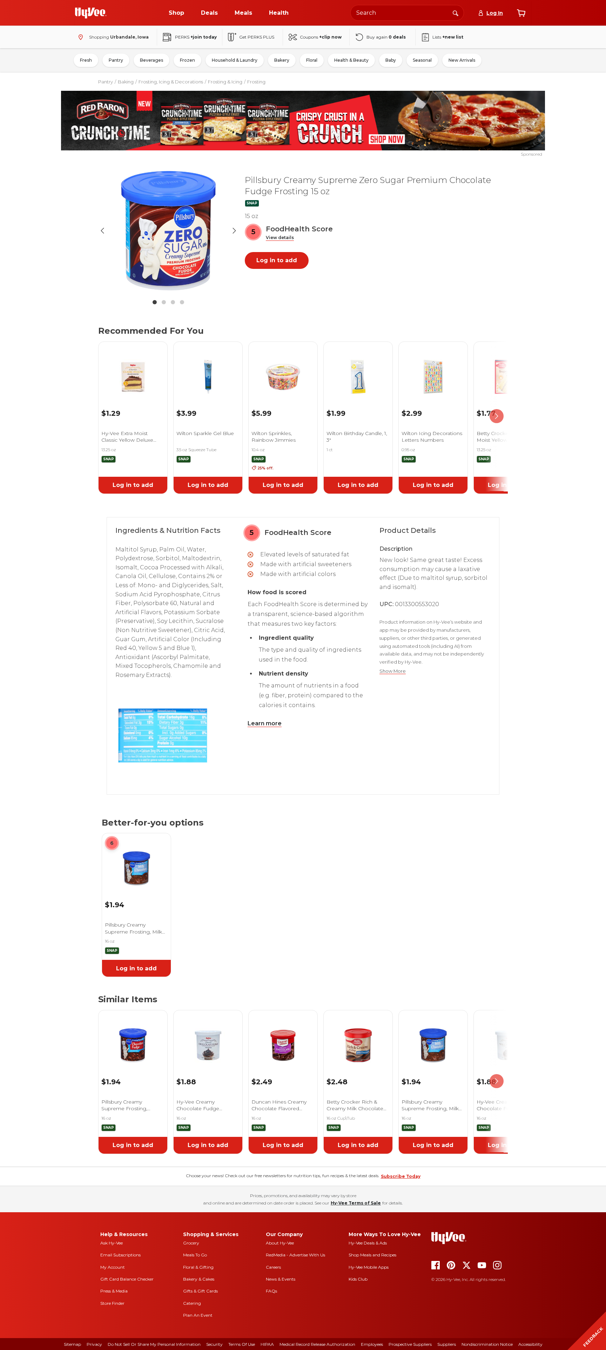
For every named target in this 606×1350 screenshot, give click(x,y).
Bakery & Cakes (198, 1279)
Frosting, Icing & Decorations (171, 81)
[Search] (455, 13)
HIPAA (267, 1344)
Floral (311, 60)
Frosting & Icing (225, 81)
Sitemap (72, 1344)
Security (214, 1344)
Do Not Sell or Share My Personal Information (154, 1344)
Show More (392, 671)
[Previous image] (102, 230)
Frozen (187, 60)
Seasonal (422, 60)
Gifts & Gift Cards (200, 1291)
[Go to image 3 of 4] (172, 302)
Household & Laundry (234, 60)
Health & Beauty (351, 60)
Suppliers (446, 1344)
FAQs (271, 1291)
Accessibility (530, 1344)
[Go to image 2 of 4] (163, 302)
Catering (192, 1303)
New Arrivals (462, 60)
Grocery (191, 1243)
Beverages (151, 60)
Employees (372, 1344)
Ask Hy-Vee (111, 1243)
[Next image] (234, 230)
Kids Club (358, 1279)
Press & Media (114, 1291)
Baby (390, 60)
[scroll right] (497, 416)
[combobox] (407, 13)
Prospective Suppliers (410, 1344)
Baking (126, 81)
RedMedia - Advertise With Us (295, 1254)
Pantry (116, 60)
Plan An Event (198, 1315)
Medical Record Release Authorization (317, 1344)
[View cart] (521, 13)
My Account (112, 1267)
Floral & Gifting (198, 1267)
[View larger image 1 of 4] (168, 230)
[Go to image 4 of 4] (182, 302)
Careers (273, 1267)
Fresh (86, 60)
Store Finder (112, 1303)
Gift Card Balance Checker (127, 1279)
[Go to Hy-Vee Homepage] (91, 13)
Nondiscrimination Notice (487, 1344)
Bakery (281, 60)
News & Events (280, 1279)
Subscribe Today (400, 1176)
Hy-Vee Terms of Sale (356, 1203)
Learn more (265, 723)
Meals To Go (195, 1254)
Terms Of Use (241, 1344)
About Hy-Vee (280, 1243)
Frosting (256, 81)
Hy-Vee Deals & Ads (368, 1243)
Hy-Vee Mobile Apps (369, 1267)
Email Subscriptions (120, 1254)
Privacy (94, 1344)
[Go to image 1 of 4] (154, 302)
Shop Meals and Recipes (372, 1254)
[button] (280, 237)
